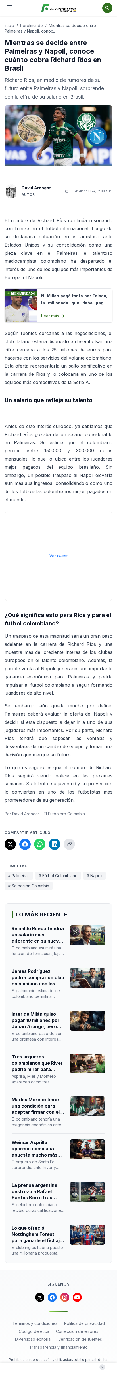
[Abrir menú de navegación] (10, 8)
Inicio (9, 25)
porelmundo (31, 25)
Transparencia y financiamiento (58, 1347)
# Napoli (94, 875)
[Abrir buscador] (107, 8)
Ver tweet (58, 555)
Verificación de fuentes (80, 1339)
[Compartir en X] (10, 844)
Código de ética (34, 1331)
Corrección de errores (77, 1331)
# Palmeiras (19, 875)
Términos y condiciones (34, 1323)
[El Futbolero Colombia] (58, 8)
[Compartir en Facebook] (25, 844)
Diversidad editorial (33, 1339)
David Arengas (37, 187)
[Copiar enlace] (69, 844)
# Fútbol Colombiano (58, 875)
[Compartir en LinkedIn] (54, 844)
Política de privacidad (84, 1323)
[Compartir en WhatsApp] (39, 844)
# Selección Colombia (28, 885)
